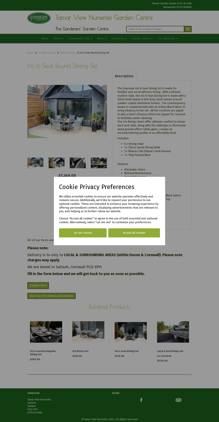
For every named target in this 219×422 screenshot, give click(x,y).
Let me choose (83, 232)
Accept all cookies (134, 232)
